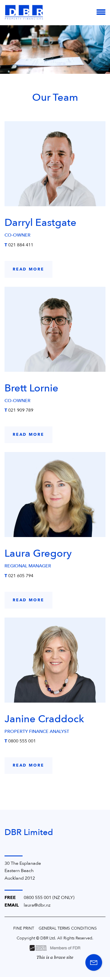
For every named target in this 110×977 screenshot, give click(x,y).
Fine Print (23, 928)
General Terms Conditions (68, 928)
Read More (28, 269)
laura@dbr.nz (37, 905)
